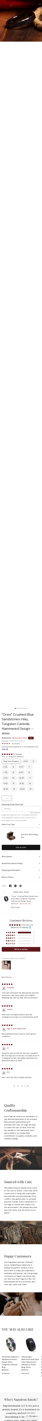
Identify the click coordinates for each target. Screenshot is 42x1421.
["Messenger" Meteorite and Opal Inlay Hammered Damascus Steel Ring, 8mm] (30, 1344)
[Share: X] (15, 886)
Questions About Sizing (12, 863)
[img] (7, 984)
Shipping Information (11, 870)
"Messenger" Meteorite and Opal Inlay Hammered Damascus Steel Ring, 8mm (30, 1362)
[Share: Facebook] (10, 886)
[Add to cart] (21, 847)
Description (7, 856)
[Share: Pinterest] (20, 886)
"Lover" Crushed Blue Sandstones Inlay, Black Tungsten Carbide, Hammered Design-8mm (24, 898)
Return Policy (8, 877)
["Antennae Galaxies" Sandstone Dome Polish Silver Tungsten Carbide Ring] (11, 1344)
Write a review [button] (21, 949)
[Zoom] (21, 21)
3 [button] (21, 1086)
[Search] (35, 5)
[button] (7, 754)
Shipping (5, 741)
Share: (4, 886)
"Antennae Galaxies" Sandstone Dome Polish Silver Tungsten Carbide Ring (10, 1362)
